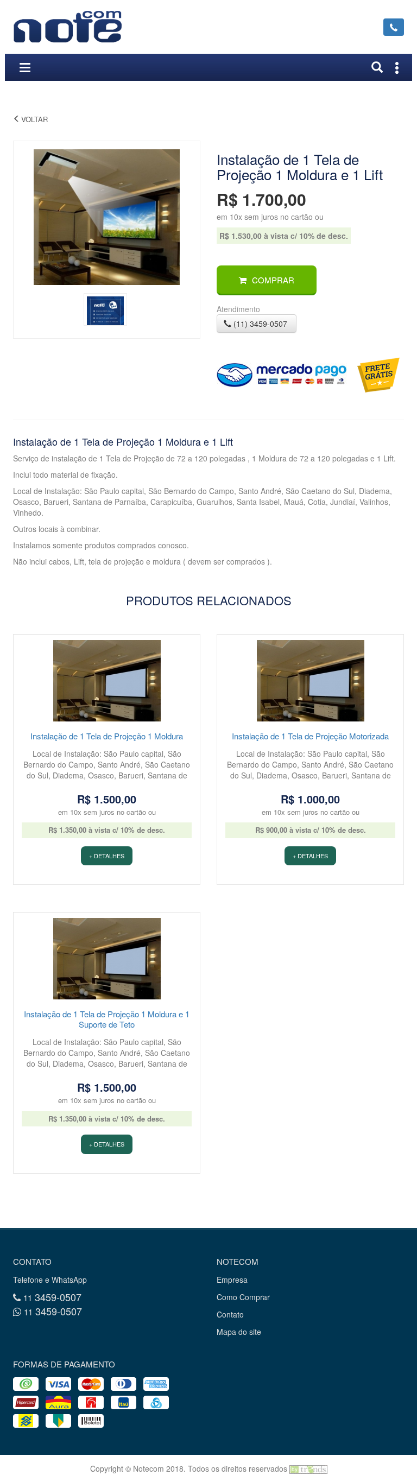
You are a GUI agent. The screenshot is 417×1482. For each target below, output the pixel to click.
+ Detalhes (106, 855)
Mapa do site (239, 1331)
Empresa (232, 1279)
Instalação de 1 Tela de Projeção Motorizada (310, 736)
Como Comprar (243, 1296)
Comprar (273, 280)
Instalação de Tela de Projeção (78, 119)
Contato (230, 1314)
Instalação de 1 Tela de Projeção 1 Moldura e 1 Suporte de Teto (106, 1019)
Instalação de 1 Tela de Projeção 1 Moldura (106, 736)
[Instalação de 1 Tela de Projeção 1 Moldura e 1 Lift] (106, 215)
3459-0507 (52, 1297)
